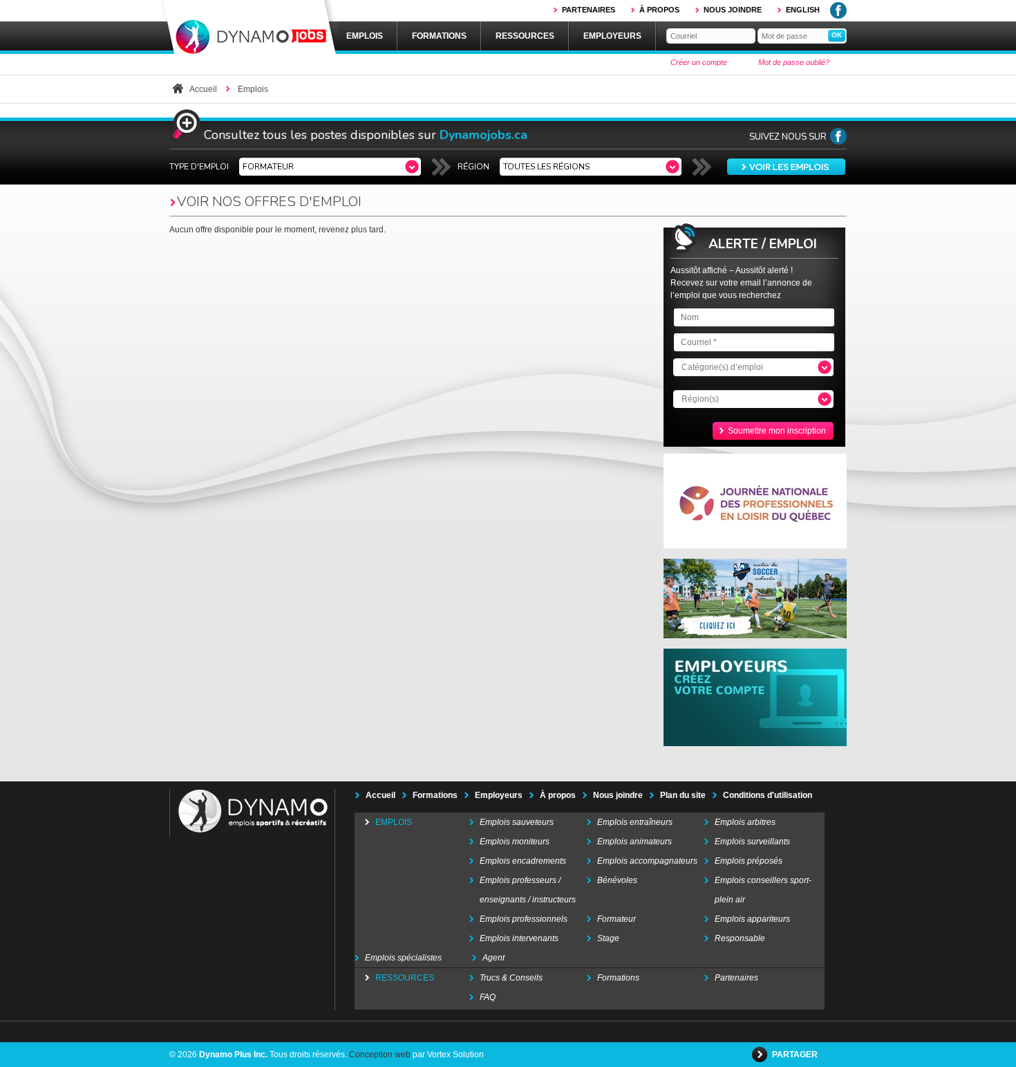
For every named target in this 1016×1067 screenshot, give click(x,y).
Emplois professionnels (523, 919)
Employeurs (612, 36)
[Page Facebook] (838, 141)
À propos (659, 10)
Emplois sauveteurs (517, 822)
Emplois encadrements (523, 861)
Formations (439, 36)
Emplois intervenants (519, 938)
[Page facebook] (838, 16)
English (803, 10)
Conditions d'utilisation (767, 795)
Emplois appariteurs (752, 919)
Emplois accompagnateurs (647, 861)
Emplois (364, 36)
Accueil (203, 89)
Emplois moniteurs (514, 841)
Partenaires (588, 10)
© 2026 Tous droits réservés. (258, 1054)
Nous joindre (733, 10)
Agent (493, 958)
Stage (608, 938)
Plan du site (683, 795)
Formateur (616, 919)
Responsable (740, 938)
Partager (796, 1054)
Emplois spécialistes (403, 958)
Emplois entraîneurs (634, 822)
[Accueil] (249, 28)
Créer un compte (698, 62)
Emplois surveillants (752, 841)
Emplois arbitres (745, 822)
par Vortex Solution (448, 1054)
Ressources (525, 36)
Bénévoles (617, 880)
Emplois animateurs (634, 841)
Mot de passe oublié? (793, 62)
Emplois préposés (748, 861)
